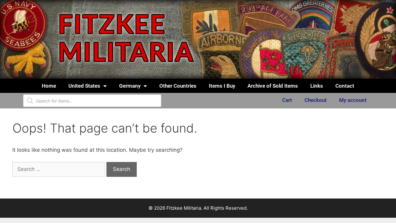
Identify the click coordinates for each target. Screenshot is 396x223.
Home (49, 86)
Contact (344, 86)
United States (84, 86)
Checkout (315, 100)
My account (353, 100)
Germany (129, 86)
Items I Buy (222, 86)
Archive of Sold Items (273, 86)
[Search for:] (59, 169)
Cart (287, 100)
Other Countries (177, 86)
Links (316, 86)
